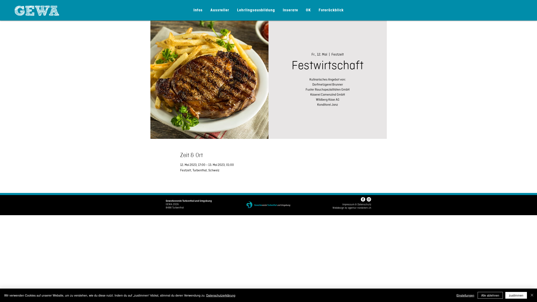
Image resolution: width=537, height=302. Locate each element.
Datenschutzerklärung (220, 295)
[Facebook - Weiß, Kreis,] (363, 199)
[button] (198, 10)
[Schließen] (531, 295)
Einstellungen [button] (465, 295)
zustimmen (516, 295)
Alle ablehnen (490, 295)
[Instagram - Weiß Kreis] (369, 199)
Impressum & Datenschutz (356, 204)
